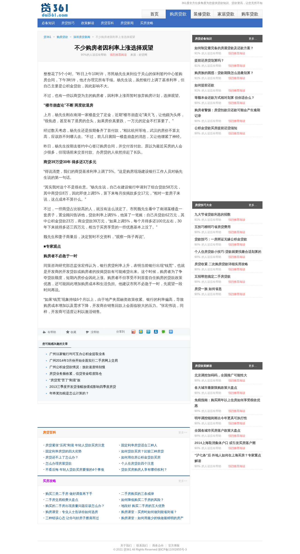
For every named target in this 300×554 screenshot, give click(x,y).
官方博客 (174, 545)
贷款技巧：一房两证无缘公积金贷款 (221, 239)
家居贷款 (226, 14)
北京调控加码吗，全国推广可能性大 (221, 375)
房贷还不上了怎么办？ (61, 457)
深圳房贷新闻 (81, 37)
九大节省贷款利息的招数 (213, 214)
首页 (154, 14)
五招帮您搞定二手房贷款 (213, 276)
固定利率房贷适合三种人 (139, 445)
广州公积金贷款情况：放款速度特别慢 (77, 367)
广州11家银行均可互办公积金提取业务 (77, 354)
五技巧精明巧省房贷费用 (213, 227)
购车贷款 (249, 14)
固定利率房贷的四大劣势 (63, 451)
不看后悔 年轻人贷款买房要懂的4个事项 (74, 469)
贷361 (47, 37)
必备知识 (48, 23)
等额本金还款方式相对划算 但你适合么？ (225, 97)
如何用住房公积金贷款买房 (141, 457)
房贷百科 (107, 23)
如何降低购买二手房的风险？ (142, 500)
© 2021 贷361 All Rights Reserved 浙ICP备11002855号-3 (150, 549)
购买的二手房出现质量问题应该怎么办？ (75, 506)
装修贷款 (202, 14)
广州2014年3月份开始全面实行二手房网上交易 (83, 360)
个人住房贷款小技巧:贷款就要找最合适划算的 (228, 251)
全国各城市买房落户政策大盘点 (217, 430)
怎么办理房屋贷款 (58, 463)
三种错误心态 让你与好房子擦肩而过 (72, 518)
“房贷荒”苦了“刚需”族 (64, 380)
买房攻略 (146, 23)
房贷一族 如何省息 (208, 289)
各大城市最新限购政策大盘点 (216, 387)
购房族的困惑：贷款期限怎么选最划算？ (224, 73)
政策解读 (87, 23)
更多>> (182, 432)
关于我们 (126, 545)
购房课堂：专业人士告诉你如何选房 (71, 512)
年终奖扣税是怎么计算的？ (69, 393)
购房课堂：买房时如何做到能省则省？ (149, 512)
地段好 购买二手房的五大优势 (143, 506)
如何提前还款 (204, 85)
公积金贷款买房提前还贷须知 (216, 128)
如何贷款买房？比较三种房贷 (142, 451)
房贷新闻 (127, 23)
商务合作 (158, 545)
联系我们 (142, 545)
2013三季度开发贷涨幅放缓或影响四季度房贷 (82, 387)
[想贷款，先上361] (55, 9)
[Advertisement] (227, 168)
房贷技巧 (68, 23)
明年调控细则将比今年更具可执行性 (221, 418)
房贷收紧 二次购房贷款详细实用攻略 (221, 264)
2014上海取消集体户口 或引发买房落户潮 (225, 443)
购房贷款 (178, 14)
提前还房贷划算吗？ (209, 60)
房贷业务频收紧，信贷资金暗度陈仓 (75, 373)
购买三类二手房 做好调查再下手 (68, 493)
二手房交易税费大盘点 (61, 500)
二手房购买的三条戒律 (137, 493)
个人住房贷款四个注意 (137, 463)
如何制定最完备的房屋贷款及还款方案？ (224, 48)
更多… (253, 38)
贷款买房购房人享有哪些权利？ (144, 469)
